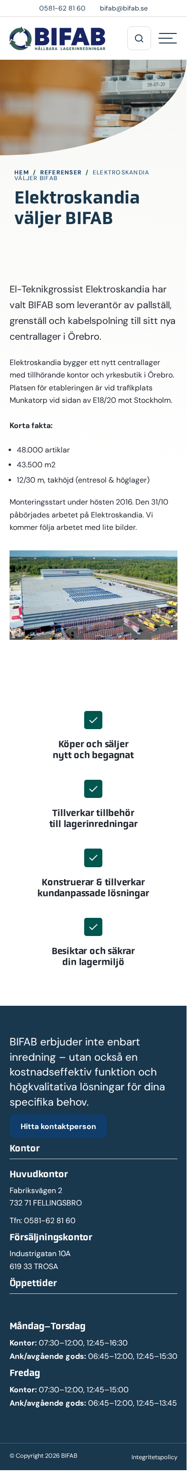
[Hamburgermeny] (167, 38)
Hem (21, 172)
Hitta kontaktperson (58, 1126)
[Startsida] (57, 38)
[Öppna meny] (139, 38)
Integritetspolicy (154, 1457)
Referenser (61, 172)
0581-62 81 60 (50, 1220)
